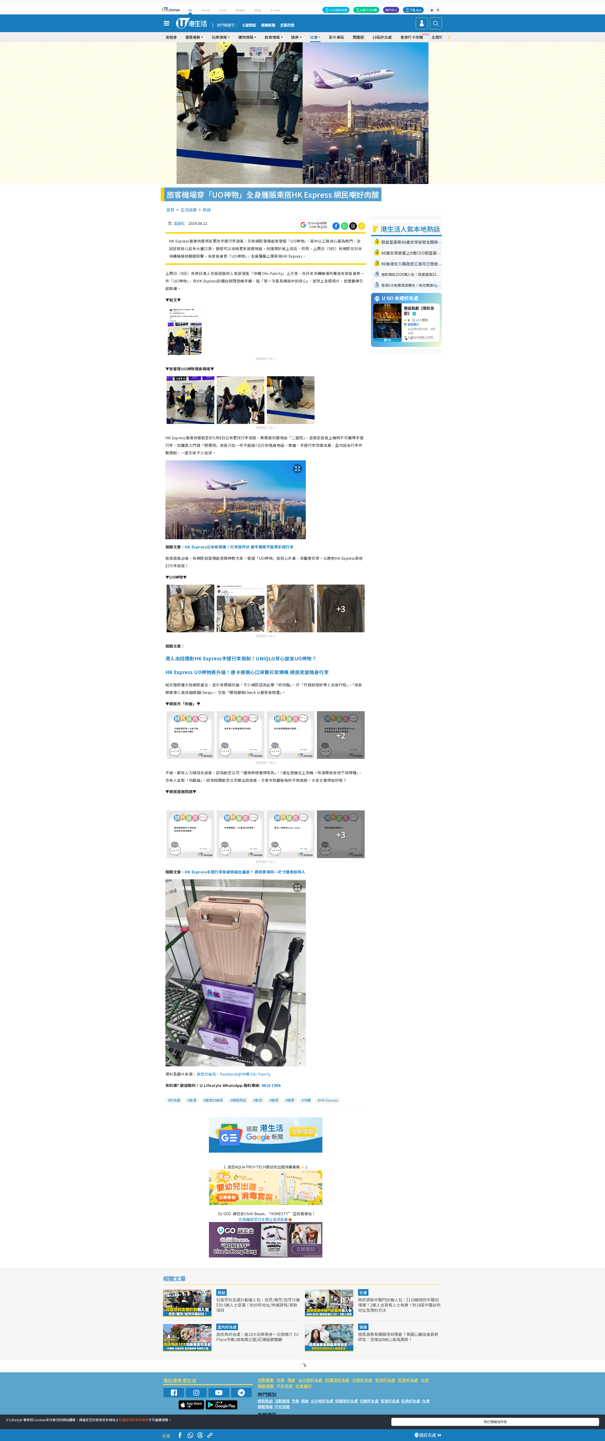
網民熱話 (265, 1401)
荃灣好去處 (385, 1380)
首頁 (170, 210)
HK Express (329, 1100)
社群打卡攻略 (368, 10)
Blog (258, 10)
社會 (363, 1292)
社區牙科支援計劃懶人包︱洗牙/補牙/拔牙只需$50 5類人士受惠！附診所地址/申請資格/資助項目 (258, 1305)
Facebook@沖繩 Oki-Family (245, 1074)
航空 (258, 1100)
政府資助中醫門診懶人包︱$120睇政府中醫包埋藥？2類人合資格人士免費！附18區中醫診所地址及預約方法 (399, 1305)
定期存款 (287, 25)
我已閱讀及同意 (495, 1421)
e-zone (275, 10)
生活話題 (189, 210)
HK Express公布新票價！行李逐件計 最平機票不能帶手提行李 (239, 547)
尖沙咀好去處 (310, 1380)
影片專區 (336, 37)
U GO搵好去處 (338, 10)
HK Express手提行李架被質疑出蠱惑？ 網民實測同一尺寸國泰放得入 (245, 872)
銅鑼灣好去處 (337, 1380)
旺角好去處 (408, 1380)
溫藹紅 (179, 223)
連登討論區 (206, 1074)
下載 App (415, 10)
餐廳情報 (266, 1386)
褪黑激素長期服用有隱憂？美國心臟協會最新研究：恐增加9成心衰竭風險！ (398, 1336)
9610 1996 (271, 1085)
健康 (363, 1327)
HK (190, 10)
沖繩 (307, 1100)
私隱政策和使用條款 (133, 1419)
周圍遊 (358, 37)
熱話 (207, 210)
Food (222, 10)
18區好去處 (382, 37)
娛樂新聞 (268, 25)
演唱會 (171, 37)
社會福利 (303, 1386)
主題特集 (439, 37)
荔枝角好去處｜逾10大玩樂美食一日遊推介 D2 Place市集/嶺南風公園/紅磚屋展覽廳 (257, 1336)
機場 (274, 1100)
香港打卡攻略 (411, 37)
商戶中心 (391, 10)
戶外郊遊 (285, 1386)
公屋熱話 (249, 25)
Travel (205, 10)
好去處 (175, 1100)
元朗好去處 (362, 1380)
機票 (290, 1100)
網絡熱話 (239, 1100)
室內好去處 (227, 1327)
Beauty (241, 10)
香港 (192, 1100)
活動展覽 (266, 1380)
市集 (281, 1380)
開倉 (291, 1380)
